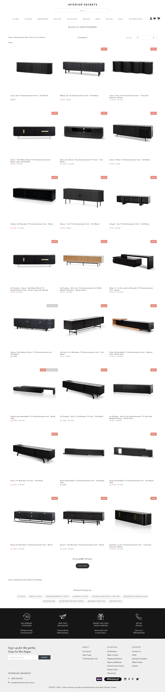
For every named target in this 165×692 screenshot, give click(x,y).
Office (57, 19)
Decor (86, 19)
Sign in (143, 23)
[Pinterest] (133, 679)
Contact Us (136, 651)
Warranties (111, 673)
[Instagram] (125, 679)
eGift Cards (86, 655)
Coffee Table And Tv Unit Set (106, 596)
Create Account (143, 27)
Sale (120, 19)
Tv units (21, 596)
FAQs (134, 655)
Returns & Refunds (114, 662)
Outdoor (72, 19)
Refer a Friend (112, 655)
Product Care (112, 669)
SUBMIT (44, 657)
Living (15, 19)
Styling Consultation (139, 659)
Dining (28, 19)
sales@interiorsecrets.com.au (22, 682)
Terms (113, 687)
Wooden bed (49, 601)
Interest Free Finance (115, 666)
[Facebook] (129, 679)
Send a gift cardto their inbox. (101, 628)
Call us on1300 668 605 (139, 628)
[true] (154, 18)
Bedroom (43, 19)
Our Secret (86, 651)
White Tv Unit (35, 596)
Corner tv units (80, 596)
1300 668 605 (17, 678)
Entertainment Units (21, 37)
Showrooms (135, 19)
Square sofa (116, 601)
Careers (135, 666)
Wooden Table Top (96, 601)
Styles (109, 19)
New (98, 19)
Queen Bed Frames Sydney (71, 601)
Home (10, 37)
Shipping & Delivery (114, 659)
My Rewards (112, 651)
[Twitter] (137, 679)
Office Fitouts (137, 662)
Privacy (107, 687)
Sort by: (129, 38)
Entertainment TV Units (57, 596)
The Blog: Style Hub (89, 659)
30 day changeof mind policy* (26, 628)
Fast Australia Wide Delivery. (63, 628)
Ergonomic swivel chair (135, 596)
